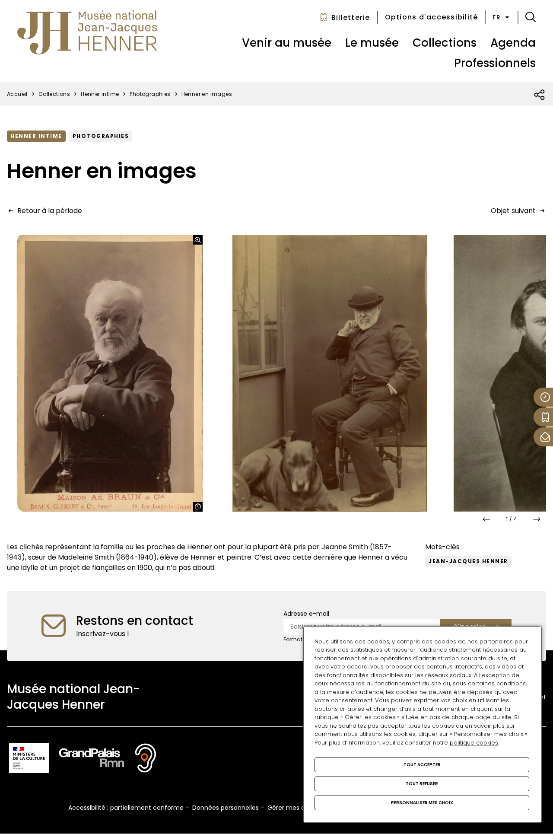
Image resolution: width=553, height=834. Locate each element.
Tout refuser (422, 783)
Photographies (150, 94)
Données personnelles (225, 807)
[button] (530, 17)
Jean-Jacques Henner (468, 561)
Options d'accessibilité (431, 17)
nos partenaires (490, 641)
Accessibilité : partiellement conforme (126, 807)
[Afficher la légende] (198, 507)
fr (497, 17)
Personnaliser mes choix (422, 802)
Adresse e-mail (306, 613)
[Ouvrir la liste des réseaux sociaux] (540, 95)
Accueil (17, 94)
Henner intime (100, 94)
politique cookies (474, 743)
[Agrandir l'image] (198, 240)
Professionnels (495, 63)
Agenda (513, 43)
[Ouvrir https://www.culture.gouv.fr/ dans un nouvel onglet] (29, 759)
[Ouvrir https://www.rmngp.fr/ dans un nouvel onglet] (91, 759)
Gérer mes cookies (295, 807)
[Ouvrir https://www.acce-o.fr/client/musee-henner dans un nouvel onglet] (145, 759)
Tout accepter (422, 764)
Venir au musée (286, 43)
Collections (445, 43)
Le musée (372, 43)
